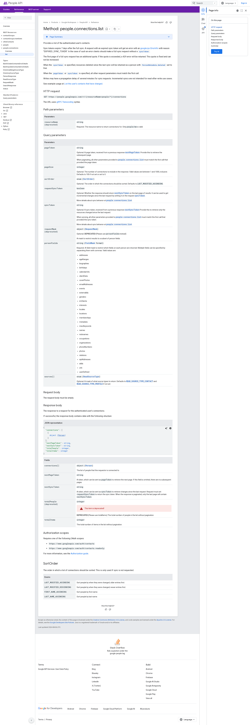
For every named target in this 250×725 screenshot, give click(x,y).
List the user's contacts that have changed (83, 83)
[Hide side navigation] (31, 720)
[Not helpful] (171, 22)
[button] (17, 35)
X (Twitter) (96, 686)
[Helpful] (167, 22)
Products (54, 22)
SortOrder (88, 179)
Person (61, 435)
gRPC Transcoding (65, 102)
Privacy (49, 719)
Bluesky (95, 673)
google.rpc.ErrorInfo (149, 48)
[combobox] (204, 3)
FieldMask (90, 243)
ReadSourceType (91, 376)
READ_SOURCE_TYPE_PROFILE (90, 384)
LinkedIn (95, 682)
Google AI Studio (152, 682)
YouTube (95, 690)
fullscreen (241, 10)
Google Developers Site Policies (62, 622)
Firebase (149, 677)
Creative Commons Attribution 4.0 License (108, 620)
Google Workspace (68, 22)
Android (149, 669)
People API (15, 3)
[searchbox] (17, 18)
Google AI (131, 709)
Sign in (244, 3)
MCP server (34, 9)
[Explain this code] (166, 428)
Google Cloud (151, 690)
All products (145, 709)
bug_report (237, 10)
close (245, 10)
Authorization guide (79, 553)
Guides (6, 9)
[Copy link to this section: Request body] (62, 392)
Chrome (149, 673)
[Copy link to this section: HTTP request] (62, 91)
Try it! (216, 51)
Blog (94, 669)
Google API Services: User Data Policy (53, 669)
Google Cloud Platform (112, 709)
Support (47, 9)
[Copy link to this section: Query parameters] (68, 135)
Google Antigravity (153, 686)
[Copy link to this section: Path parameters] (66, 109)
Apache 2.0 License (164, 620)
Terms (40, 719)
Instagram (96, 677)
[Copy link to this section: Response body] (64, 405)
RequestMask (91, 229)
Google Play (150, 694)
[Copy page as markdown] (115, 29)
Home (45, 22)
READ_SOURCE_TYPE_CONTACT (139, 381)
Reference (19, 9)
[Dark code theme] (170, 428)
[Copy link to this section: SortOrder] (60, 563)
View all (149, 698)
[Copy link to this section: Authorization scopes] (71, 533)
